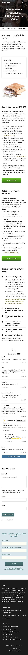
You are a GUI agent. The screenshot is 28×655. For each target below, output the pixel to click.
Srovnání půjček (7, 634)
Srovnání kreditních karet (10, 637)
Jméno (3, 497)
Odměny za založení (11, 28)
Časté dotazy (9, 68)
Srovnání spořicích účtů (9, 629)
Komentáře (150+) (10, 71)
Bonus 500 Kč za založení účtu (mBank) (14, 615)
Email (3, 505)
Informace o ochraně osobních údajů (14, 569)
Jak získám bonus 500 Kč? (13, 63)
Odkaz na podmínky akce (11, 253)
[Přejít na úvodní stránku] (6, 2)
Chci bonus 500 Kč (11, 180)
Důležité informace (11, 66)
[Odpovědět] (22, 362)
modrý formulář (21, 156)
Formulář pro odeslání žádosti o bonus (14, 73)
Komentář (4, 474)
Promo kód (5, 540)
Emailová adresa (6, 554)
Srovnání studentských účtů (11, 632)
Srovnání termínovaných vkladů (12, 639)
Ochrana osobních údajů (7, 519)
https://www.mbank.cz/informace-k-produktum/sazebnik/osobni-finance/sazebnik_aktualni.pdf (15, 301)
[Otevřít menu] (26, 2)
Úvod (3, 28)
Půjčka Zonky (6, 618)
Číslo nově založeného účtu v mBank (11, 547)
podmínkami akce (9, 135)
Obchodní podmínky (15, 648)
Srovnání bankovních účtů (10, 627)
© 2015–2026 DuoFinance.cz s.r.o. (14, 645)
